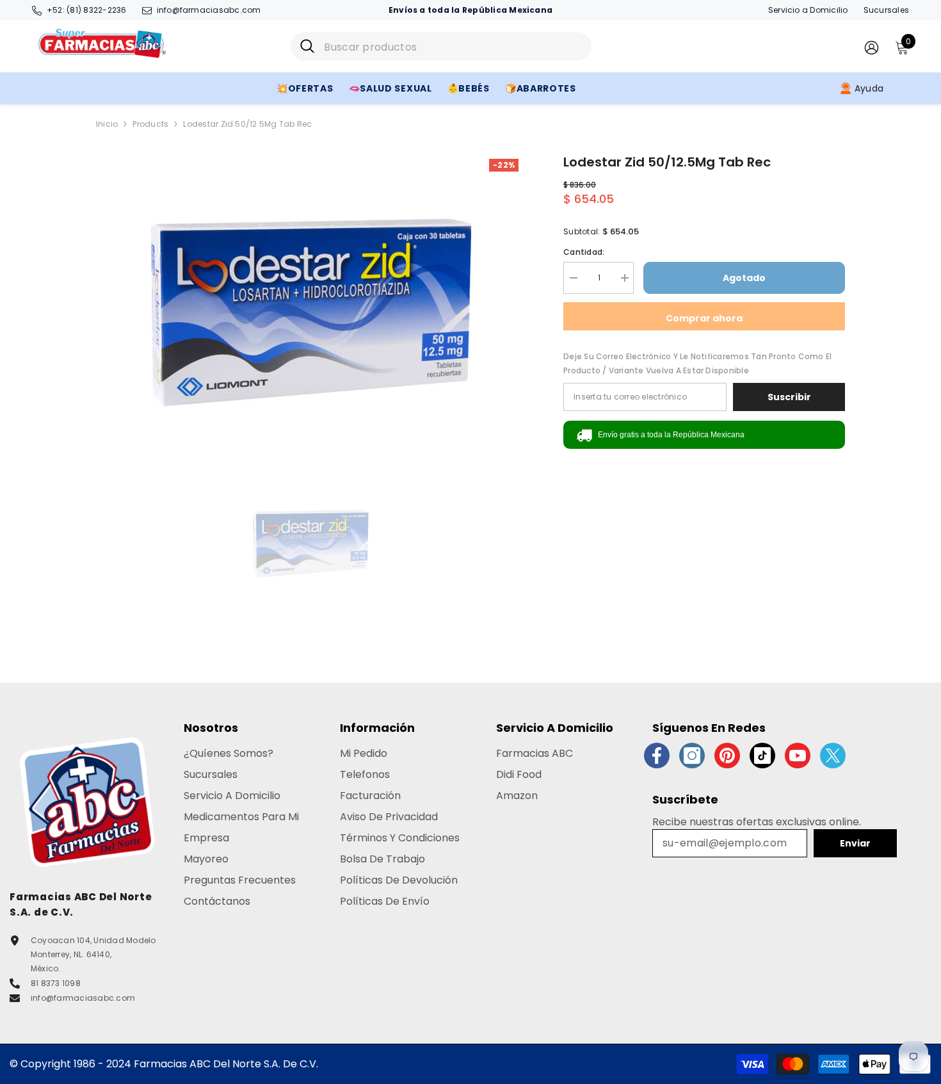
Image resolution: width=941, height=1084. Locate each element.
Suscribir (789, 397)
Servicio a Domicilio (808, 9)
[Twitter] (833, 755)
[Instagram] (692, 755)
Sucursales (886, 9)
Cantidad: (583, 252)
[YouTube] (797, 755)
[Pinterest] (727, 755)
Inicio (107, 123)
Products (150, 123)
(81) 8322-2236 (96, 9)
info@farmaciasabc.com (209, 9)
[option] (311, 312)
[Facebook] (657, 755)
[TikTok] (762, 755)
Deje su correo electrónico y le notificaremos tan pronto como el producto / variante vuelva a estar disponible (697, 363)
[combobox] (452, 46)
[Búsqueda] (441, 46)
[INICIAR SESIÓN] (871, 47)
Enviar (855, 843)
